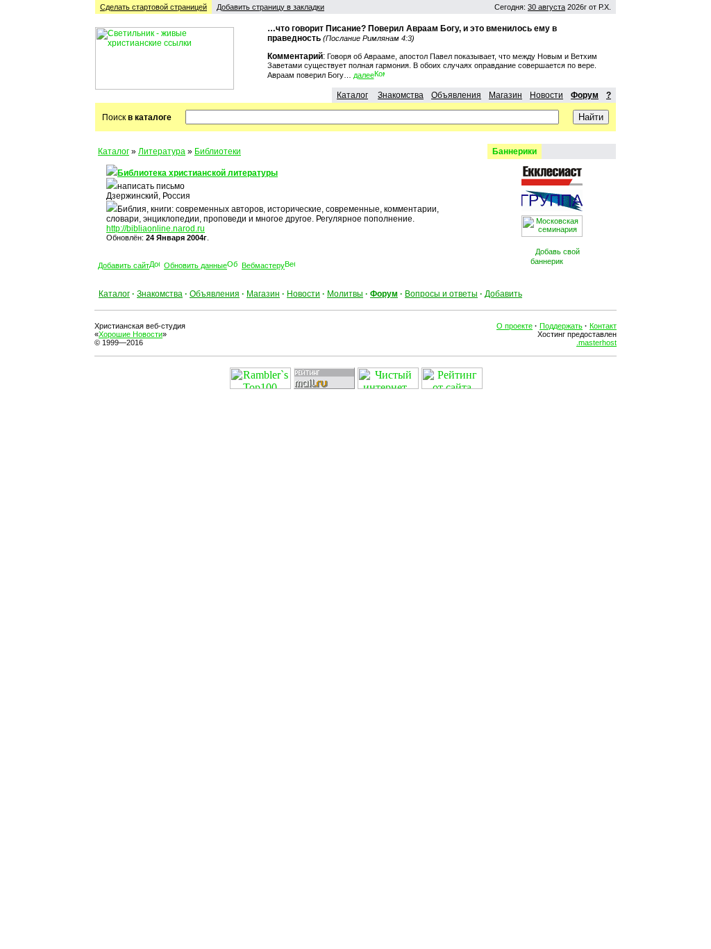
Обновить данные (195, 265)
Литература (161, 151)
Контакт (603, 326)
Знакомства (401, 95)
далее (363, 75)
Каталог (352, 95)
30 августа (546, 7)
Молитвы (345, 294)
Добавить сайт (123, 265)
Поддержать (561, 326)
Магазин (505, 95)
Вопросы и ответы (441, 294)
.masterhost (596, 342)
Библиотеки (217, 151)
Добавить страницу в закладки (270, 7)
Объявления (456, 95)
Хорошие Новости (130, 334)
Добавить (503, 294)
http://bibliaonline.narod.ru (155, 228)
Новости (546, 95)
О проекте (514, 326)
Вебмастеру (263, 265)
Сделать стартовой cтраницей (153, 7)
